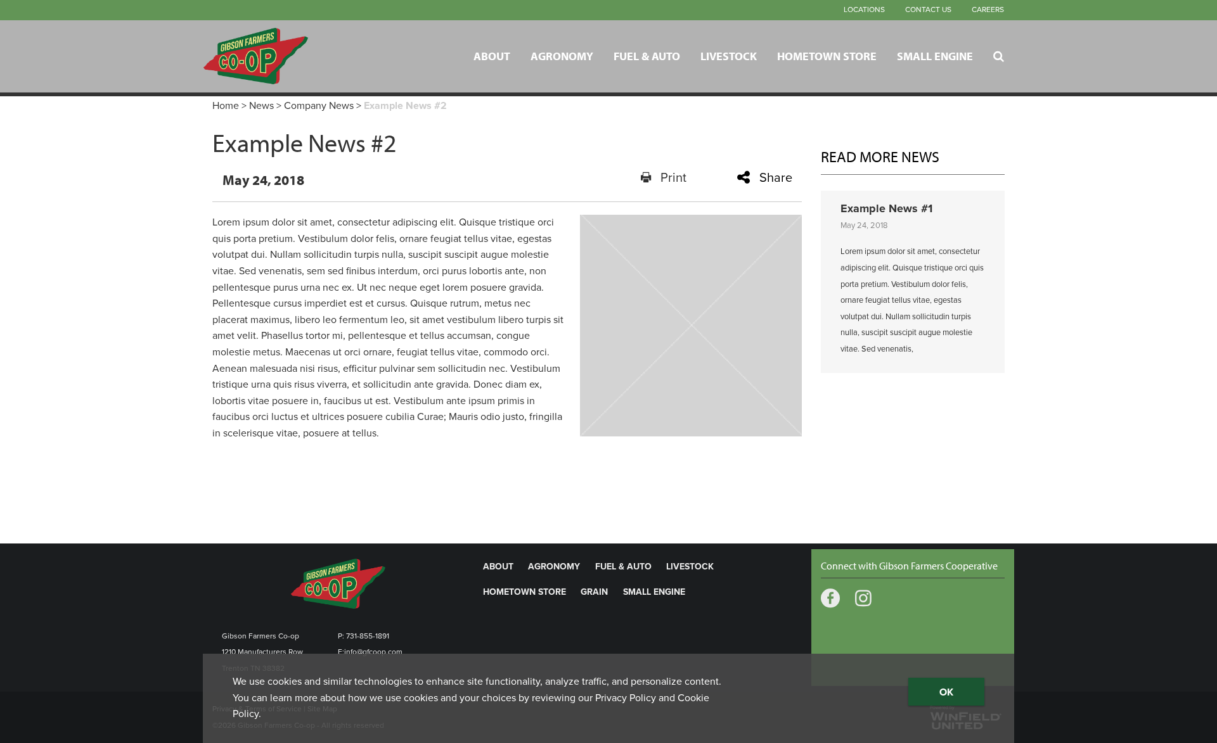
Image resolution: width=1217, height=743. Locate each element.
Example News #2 (405, 105)
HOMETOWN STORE (524, 592)
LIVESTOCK (690, 566)
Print (673, 178)
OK (946, 692)
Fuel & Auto (647, 55)
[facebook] (830, 599)
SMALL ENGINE (654, 592)
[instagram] (863, 599)
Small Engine (935, 55)
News (261, 105)
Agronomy (562, 55)
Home (225, 105)
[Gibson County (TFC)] (282, 56)
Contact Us (928, 9)
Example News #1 (886, 208)
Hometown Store (827, 55)
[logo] (337, 583)
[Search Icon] (998, 56)
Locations (864, 9)
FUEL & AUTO (623, 566)
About (491, 55)
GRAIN (594, 592)
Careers (988, 9)
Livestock (728, 55)
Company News (319, 105)
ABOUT (498, 566)
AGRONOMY (554, 566)
